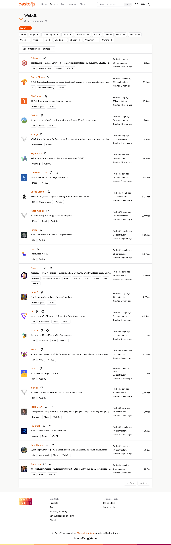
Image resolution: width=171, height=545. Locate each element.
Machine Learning (46, 87)
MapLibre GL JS (39, 172)
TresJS (34, 330)
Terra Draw (36, 406)
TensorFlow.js (38, 77)
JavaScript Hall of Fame (62, 515)
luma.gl (34, 387)
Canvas (35, 278)
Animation (89, 40)
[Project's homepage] (56, 172)
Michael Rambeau (86, 533)
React (65, 34)
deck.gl (34, 134)
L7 (32, 311)
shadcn (73, 40)
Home (44, 4)
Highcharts (36, 153)
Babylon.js (36, 58)
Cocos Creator (38, 191)
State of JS (109, 507)
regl (32, 249)
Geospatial (81, 34)
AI (46, 40)
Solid (35, 40)
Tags (63, 4)
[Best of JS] (27, 4)
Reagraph (35, 426)
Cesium (34, 115)
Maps (32, 34)
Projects (54, 4)
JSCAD (34, 349)
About (53, 520)
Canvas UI (36, 268)
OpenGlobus (37, 445)
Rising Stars (109, 503)
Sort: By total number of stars (36, 49)
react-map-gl (37, 210)
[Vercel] (92, 538)
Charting (59, 40)
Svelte (119, 34)
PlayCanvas (36, 96)
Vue (95, 34)
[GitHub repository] (44, 58)
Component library (51, 278)
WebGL (24, 28)
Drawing (105, 40)
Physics (133, 34)
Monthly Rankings (59, 511)
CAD (107, 34)
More (82, 4)
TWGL (34, 368)
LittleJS (34, 292)
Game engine (49, 34)
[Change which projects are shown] (48, 21)
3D (21, 34)
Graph (23, 40)
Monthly (72, 4)
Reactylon (36, 464)
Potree (34, 230)
